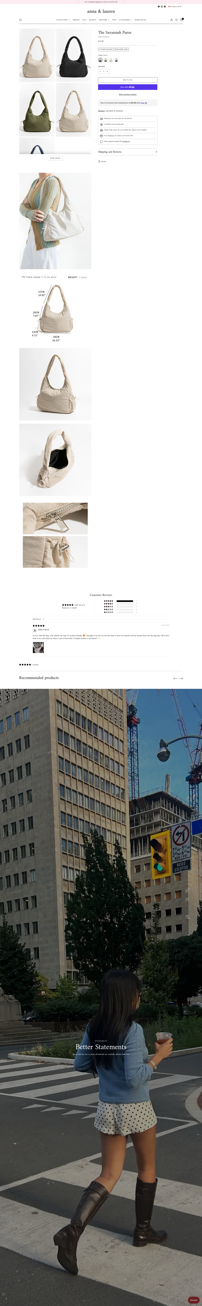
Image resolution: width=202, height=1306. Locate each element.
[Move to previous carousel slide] (175, 679)
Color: (103, 55)
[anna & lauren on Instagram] (162, 7)
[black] (100, 60)
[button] (108, 601)
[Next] (123, 2)
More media (55, 158)
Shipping (101, 111)
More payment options (128, 94)
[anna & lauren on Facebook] (159, 7)
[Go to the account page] (171, 20)
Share (103, 161)
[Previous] (78, 2)
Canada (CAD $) (176, 6)
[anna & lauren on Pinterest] (165, 7)
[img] (39, 626)
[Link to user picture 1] (38, 647)
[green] (105, 60)
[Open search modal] (20, 20)
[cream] (111, 60)
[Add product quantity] (107, 71)
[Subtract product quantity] (100, 71)
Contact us (126, 141)
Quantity (101, 66)
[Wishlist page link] (176, 20)
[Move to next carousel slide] (181, 678)
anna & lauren (103, 37)
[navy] (116, 60)
